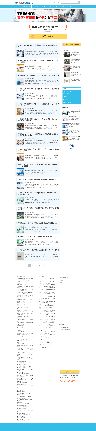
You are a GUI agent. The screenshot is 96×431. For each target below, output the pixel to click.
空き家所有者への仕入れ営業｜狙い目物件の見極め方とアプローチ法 (47, 311)
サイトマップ (63, 284)
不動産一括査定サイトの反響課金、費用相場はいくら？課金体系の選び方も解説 (25, 354)
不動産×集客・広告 (26, 6)
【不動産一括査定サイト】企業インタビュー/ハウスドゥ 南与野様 (25, 373)
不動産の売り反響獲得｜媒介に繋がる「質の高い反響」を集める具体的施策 (25, 311)
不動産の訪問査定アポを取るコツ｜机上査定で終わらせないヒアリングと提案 (25, 336)
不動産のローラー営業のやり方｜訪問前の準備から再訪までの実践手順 (47, 305)
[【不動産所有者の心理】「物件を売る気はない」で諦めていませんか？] (67, 54)
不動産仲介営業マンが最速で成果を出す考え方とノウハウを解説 (47, 323)
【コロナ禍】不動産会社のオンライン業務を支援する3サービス (47, 332)
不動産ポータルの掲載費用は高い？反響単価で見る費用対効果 (25, 317)
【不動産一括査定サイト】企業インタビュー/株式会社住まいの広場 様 (25, 365)
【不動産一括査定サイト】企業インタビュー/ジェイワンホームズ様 (25, 414)
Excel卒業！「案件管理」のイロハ (46, 341)
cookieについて (63, 282)
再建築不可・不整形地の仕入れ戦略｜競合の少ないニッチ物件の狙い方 (25, 300)
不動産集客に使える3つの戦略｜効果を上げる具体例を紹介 (25, 323)
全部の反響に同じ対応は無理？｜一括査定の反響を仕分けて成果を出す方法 (25, 332)
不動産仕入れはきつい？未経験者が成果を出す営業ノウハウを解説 (47, 326)
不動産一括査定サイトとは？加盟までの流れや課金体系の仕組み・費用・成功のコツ (25, 345)
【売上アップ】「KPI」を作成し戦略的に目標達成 (47, 335)
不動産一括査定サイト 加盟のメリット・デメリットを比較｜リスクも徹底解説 (25, 358)
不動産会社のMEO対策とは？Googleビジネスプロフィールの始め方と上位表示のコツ (25, 297)
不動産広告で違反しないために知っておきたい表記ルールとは (25, 326)
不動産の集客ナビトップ (65, 277)
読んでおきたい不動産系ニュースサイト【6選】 (47, 338)
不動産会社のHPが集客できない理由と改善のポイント (25, 287)
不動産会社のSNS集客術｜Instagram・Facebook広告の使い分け (25, 293)
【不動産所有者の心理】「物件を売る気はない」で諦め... (75, 54)
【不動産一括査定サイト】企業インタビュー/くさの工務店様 (25, 382)
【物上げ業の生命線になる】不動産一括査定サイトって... (75, 81)
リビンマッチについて (61, 6)
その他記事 (51, 6)
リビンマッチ (63, 325)
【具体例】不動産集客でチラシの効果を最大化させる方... (75, 61)
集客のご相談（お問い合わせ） (73, 44)
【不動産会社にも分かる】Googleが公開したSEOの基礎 (47, 346)
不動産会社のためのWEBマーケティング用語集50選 (47, 343)
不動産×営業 (35, 6)
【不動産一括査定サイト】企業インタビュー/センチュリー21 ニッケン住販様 (25, 386)
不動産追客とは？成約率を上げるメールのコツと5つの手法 (47, 314)
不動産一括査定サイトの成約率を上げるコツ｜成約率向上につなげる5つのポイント (25, 350)
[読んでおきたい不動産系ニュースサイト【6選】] (67, 68)
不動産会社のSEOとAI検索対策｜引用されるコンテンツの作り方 (25, 290)
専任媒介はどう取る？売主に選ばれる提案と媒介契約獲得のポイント (47, 279)
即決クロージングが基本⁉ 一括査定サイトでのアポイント (47, 317)
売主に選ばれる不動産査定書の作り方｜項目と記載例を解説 (47, 302)
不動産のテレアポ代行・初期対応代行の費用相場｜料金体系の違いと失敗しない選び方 (47, 289)
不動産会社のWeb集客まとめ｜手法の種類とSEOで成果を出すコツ (25, 320)
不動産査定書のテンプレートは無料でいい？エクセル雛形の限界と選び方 (47, 285)
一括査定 (43, 6)
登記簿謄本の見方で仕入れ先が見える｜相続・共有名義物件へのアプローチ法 (25, 307)
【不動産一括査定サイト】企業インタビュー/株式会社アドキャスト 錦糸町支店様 (25, 369)
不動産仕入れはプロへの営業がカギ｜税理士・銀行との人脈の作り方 (25, 303)
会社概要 (70, 6)
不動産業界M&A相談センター (67, 329)
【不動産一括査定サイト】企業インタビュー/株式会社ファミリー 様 (25, 362)
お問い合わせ (56, 2)
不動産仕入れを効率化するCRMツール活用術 (47, 308)
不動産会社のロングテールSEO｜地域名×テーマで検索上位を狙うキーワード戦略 (25, 280)
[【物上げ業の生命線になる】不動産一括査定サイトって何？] (67, 81)
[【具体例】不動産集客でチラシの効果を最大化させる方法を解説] (67, 61)
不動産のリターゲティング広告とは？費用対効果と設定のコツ (25, 284)
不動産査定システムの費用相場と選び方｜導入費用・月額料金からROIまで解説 (47, 298)
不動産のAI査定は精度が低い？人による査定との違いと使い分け (47, 282)
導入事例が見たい (67, 102)
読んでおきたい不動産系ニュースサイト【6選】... (75, 67)
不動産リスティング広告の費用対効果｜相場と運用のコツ (25, 314)
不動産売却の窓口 (64, 327)
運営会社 (62, 279)
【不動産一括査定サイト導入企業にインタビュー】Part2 (25, 417)
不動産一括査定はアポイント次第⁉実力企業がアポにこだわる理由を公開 (47, 320)
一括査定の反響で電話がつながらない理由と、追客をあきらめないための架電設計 (25, 341)
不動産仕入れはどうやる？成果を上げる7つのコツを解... (75, 74)
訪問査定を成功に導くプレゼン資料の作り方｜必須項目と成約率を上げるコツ (47, 294)
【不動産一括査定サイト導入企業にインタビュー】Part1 (25, 420)
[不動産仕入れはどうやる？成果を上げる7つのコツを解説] (67, 74)
